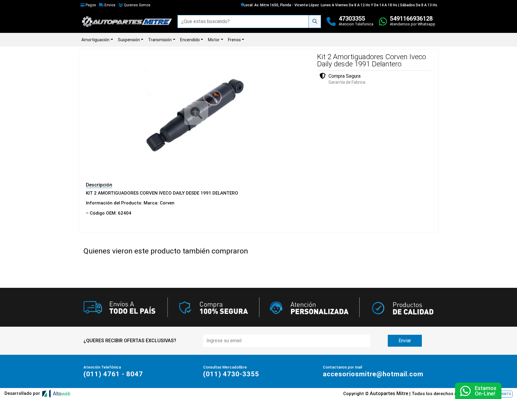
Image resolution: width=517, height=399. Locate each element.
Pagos (90, 5)
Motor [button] (214, 39)
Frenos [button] (234, 39)
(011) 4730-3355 (231, 374)
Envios (109, 5)
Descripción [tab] (99, 185)
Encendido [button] (190, 39)
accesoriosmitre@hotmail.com (373, 374)
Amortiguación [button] (95, 39)
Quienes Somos (136, 5)
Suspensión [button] (129, 39)
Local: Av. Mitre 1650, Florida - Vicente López (281, 5)
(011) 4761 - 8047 (113, 374)
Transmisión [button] (160, 39)
